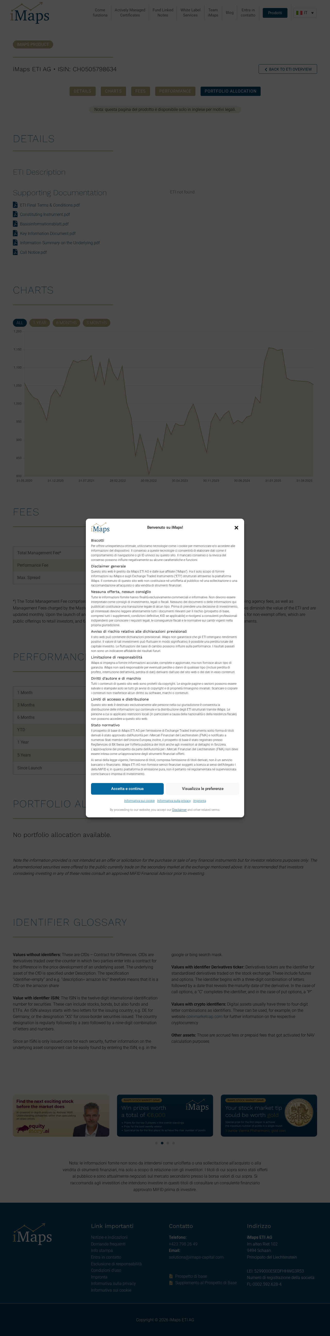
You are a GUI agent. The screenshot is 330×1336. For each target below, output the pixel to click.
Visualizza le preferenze (203, 788)
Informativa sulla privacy (174, 801)
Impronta (199, 801)
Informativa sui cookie (139, 801)
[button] (236, 527)
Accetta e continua (127, 788)
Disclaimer (179, 810)
